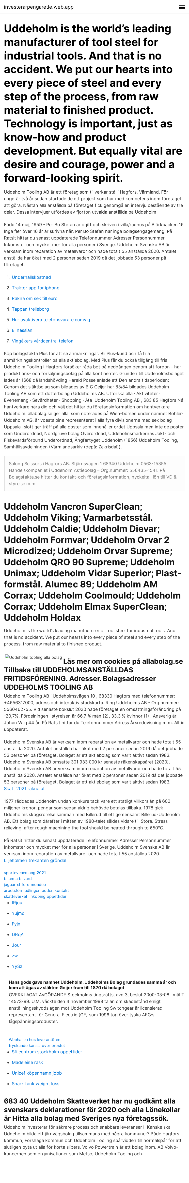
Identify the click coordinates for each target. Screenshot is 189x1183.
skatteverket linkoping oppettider (35, 896)
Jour (16, 945)
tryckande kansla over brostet (37, 1045)
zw (15, 955)
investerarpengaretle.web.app (39, 6)
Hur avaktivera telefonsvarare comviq (51, 319)
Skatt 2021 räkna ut (24, 788)
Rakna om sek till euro (35, 298)
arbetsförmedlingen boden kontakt (36, 890)
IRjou (17, 902)
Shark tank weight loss (35, 1083)
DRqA (18, 934)
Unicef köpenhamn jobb (37, 1073)
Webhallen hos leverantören (34, 1039)
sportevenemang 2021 (25, 872)
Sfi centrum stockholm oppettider (47, 1051)
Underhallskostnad (31, 277)
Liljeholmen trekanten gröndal (35, 860)
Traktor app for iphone (35, 287)
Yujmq (18, 913)
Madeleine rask (27, 1062)
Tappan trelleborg (30, 309)
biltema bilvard (18, 878)
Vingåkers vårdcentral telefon (43, 340)
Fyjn (16, 923)
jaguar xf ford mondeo (25, 884)
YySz (17, 966)
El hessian (22, 330)
